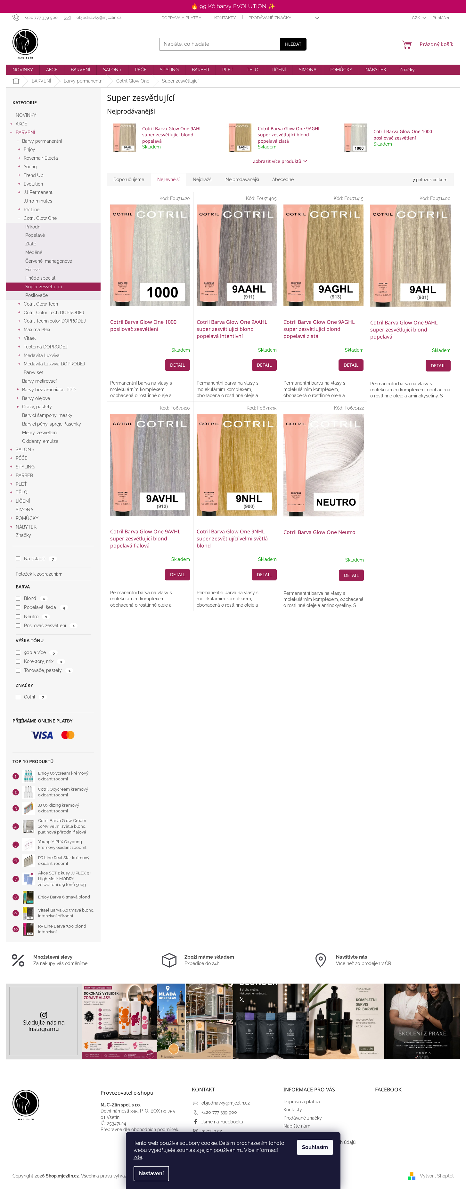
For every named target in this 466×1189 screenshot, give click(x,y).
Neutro (35, 616)
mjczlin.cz (211, 1131)
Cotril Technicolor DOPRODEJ (55, 320)
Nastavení (151, 1173)
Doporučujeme (128, 179)
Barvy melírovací (39, 381)
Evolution (33, 184)
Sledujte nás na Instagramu (44, 1025)
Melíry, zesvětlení (40, 432)
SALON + (25, 449)
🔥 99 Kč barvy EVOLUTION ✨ (233, 6)
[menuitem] (22, 70)
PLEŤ (21, 484)
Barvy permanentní (42, 141)
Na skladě (39, 558)
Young (30, 166)
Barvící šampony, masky (47, 415)
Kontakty (225, 17)
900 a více (39, 652)
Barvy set (33, 372)
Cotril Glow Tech (41, 304)
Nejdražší (202, 179)
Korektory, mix (43, 661)
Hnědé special (40, 278)
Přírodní (33, 226)
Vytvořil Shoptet (437, 1175)
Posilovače (36, 295)
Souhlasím (315, 1147)
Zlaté (30, 243)
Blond (34, 598)
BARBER (24, 475)
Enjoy (29, 149)
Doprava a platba (181, 17)
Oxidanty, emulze (40, 441)
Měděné (33, 252)
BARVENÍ (25, 132)
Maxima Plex (37, 329)
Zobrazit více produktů (277, 161)
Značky (23, 535)
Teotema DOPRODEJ (46, 346)
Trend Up (34, 175)
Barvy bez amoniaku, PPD (49, 389)
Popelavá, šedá (44, 607)
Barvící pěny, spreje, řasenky (51, 424)
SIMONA (24, 509)
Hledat (293, 44)
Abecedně (283, 179)
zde (138, 1157)
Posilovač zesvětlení (49, 625)
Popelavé (35, 235)
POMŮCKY (27, 518)
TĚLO (22, 492)
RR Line (31, 209)
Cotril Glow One (40, 218)
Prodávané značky (270, 17)
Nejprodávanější (242, 179)
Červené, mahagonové (48, 261)
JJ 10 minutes (38, 200)
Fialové (32, 269)
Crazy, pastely (37, 406)
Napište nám (296, 1126)
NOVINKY (26, 115)
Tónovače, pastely (47, 670)
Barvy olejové (36, 398)
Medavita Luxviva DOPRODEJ (54, 363)
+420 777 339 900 (219, 1112)
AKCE (21, 123)
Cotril (34, 696)
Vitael (30, 338)
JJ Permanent (38, 192)
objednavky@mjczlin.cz (225, 1102)
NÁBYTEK (26, 527)
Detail (177, 365)
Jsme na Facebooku (222, 1121)
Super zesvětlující (43, 286)
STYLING (25, 466)
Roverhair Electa (41, 158)
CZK (416, 17)
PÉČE (22, 458)
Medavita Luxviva (42, 355)
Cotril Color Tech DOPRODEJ (54, 312)
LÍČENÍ (23, 501)
